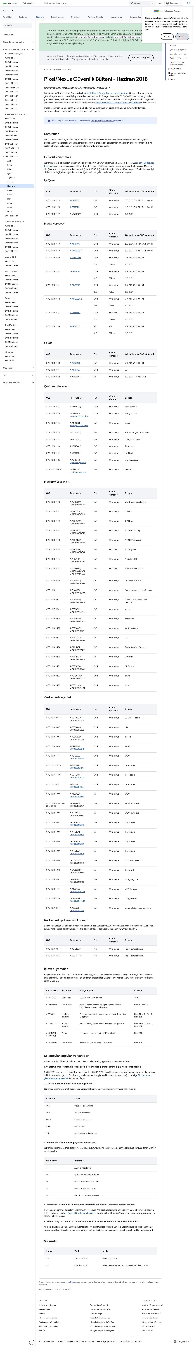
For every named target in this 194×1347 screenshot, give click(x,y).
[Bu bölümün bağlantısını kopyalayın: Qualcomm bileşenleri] (73, 697)
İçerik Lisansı (72, 1282)
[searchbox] (17, 25)
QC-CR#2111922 (77, 910)
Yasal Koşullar (72, 1341)
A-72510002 (75, 257)
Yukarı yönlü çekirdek (79, 416)
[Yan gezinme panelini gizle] (31, 1342)
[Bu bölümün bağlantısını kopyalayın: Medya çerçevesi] (68, 223)
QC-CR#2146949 (77, 796)
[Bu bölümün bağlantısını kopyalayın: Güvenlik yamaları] (73, 157)
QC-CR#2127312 (77, 844)
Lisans (83, 1341)
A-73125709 (75, 370)
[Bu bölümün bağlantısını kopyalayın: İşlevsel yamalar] (70, 969)
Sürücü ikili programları (48, 1326)
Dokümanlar (28, 3)
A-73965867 (75, 299)
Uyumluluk (76, 17)
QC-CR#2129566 (77, 758)
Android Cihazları (96, 17)
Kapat (167, 36)
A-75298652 (75, 363)
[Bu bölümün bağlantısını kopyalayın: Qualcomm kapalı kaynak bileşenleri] (90, 920)
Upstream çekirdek (78, 462)
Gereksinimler (44, 1309)
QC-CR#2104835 (77, 777)
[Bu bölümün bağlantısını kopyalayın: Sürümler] (60, 1241)
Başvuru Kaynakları (138, 17)
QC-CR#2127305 (77, 853)
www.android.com (150, 1318)
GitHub (42, 1330)
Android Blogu (96, 1313)
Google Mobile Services (152, 1322)
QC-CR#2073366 (77, 787)
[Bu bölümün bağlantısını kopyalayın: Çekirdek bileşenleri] (71, 386)
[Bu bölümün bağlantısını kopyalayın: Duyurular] (61, 134)
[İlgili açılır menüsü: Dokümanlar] (37, 3)
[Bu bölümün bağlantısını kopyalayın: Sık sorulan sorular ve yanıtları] (92, 1056)
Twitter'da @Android (99, 1305)
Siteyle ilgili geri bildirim (107, 1341)
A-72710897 (75, 200)
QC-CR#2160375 (77, 749)
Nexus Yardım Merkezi (151, 1313)
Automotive (116, 17)
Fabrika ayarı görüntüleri (49, 1322)
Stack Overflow (148, 1326)
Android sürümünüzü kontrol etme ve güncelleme (118, 102)
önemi (52, 166)
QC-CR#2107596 (77, 768)
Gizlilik (91, 1341)
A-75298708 (75, 207)
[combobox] (142, 3)
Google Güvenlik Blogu (100, 1318)
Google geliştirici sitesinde (102, 121)
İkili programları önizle (48, 1318)
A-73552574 (75, 271)
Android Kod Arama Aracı (55, 3)
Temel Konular (57, 17)
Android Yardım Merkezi (152, 1305)
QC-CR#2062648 (77, 901)
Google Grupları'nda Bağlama (102, 1330)
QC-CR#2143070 (77, 891)
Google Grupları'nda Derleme (102, 1326)
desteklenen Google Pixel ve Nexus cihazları (107, 93)
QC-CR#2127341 (77, 834)
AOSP (46, 69)
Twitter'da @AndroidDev (100, 1309)
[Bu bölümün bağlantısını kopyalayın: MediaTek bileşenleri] (72, 482)
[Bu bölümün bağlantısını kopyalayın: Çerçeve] (57, 180)
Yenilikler (7, 17)
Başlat (182, 36)
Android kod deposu (47, 1305)
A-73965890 (75, 312)
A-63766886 (75, 251)
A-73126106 (75, 244)
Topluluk (60, 1341)
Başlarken (23, 17)
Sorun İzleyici (147, 1330)
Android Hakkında (46, 1341)
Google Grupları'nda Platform (102, 1322)
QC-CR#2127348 (77, 825)
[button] (15, 42)
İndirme (42, 1313)
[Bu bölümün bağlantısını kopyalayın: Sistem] (55, 343)
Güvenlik (40, 17)
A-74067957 (75, 326)
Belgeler (8, 11)
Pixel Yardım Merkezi (150, 1309)
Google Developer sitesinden (81, 1213)
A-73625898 (75, 285)
